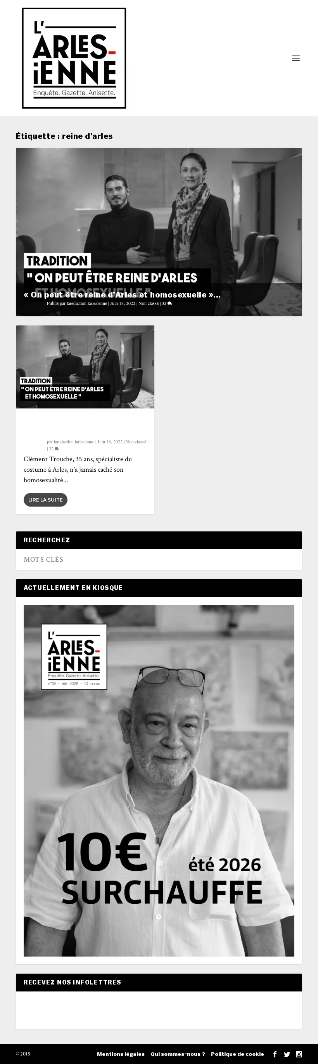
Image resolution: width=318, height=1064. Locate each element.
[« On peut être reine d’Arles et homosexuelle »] (85, 366)
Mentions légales (121, 1054)
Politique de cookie (237, 1054)
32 (165, 303)
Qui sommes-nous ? (177, 1054)
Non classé (148, 303)
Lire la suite (45, 500)
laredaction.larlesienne (87, 303)
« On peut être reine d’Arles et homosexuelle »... (122, 295)
